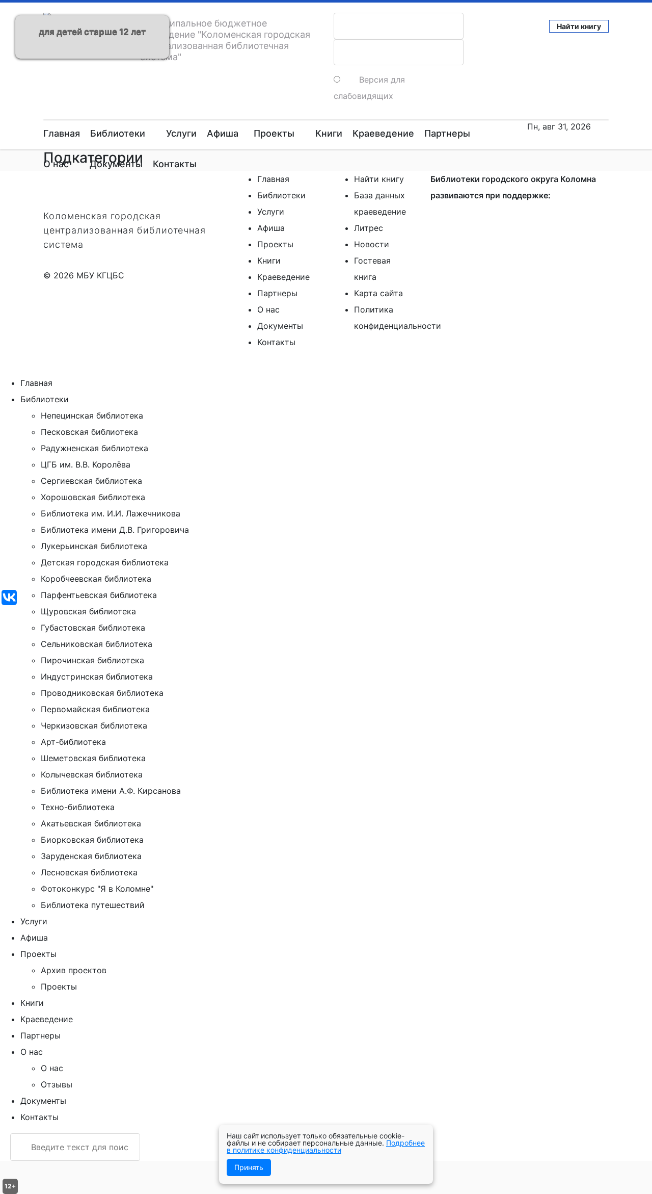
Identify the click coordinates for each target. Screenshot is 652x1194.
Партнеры (447, 133)
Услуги (181, 133)
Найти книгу (579, 26)
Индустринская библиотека (97, 676)
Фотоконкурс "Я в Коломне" (97, 889)
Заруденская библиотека (91, 856)
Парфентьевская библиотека (99, 595)
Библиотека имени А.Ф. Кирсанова (111, 791)
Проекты (274, 133)
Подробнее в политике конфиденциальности (326, 1146)
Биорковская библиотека (92, 840)
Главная (61, 133)
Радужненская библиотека (94, 448)
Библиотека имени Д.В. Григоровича (115, 530)
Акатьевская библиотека (91, 823)
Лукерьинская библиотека (94, 546)
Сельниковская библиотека (96, 644)
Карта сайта (378, 293)
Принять (248, 1167)
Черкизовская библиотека (94, 725)
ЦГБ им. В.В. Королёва (85, 464)
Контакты (175, 164)
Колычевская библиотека (92, 774)
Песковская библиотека (89, 432)
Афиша (222, 133)
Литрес (368, 228)
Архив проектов (73, 970)
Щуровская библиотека (88, 611)
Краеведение (383, 133)
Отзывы (56, 1084)
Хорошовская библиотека (93, 497)
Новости (371, 244)
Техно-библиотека (78, 807)
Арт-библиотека (73, 742)
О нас (56, 164)
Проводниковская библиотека (102, 693)
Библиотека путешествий (93, 905)
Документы (116, 164)
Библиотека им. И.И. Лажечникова (110, 513)
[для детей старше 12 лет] (11, 10)
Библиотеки (117, 133)
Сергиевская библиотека (91, 481)
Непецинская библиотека (92, 415)
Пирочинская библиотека (92, 660)
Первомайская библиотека (95, 709)
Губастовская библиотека (93, 627)
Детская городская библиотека (105, 562)
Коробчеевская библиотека (96, 579)
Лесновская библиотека (89, 872)
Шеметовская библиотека (93, 758)
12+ (10, 1186)
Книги (328, 133)
